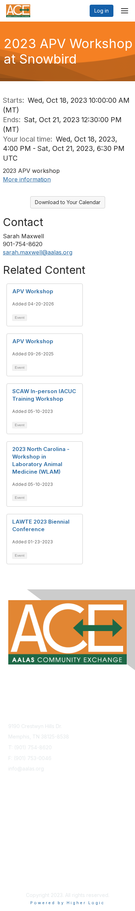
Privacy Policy (25, 870)
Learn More (22, 823)
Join (13, 816)
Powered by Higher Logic (67, 902)
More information (27, 179)
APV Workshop (32, 291)
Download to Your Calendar (67, 202)
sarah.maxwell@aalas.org (37, 252)
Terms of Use (24, 877)
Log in (101, 11)
